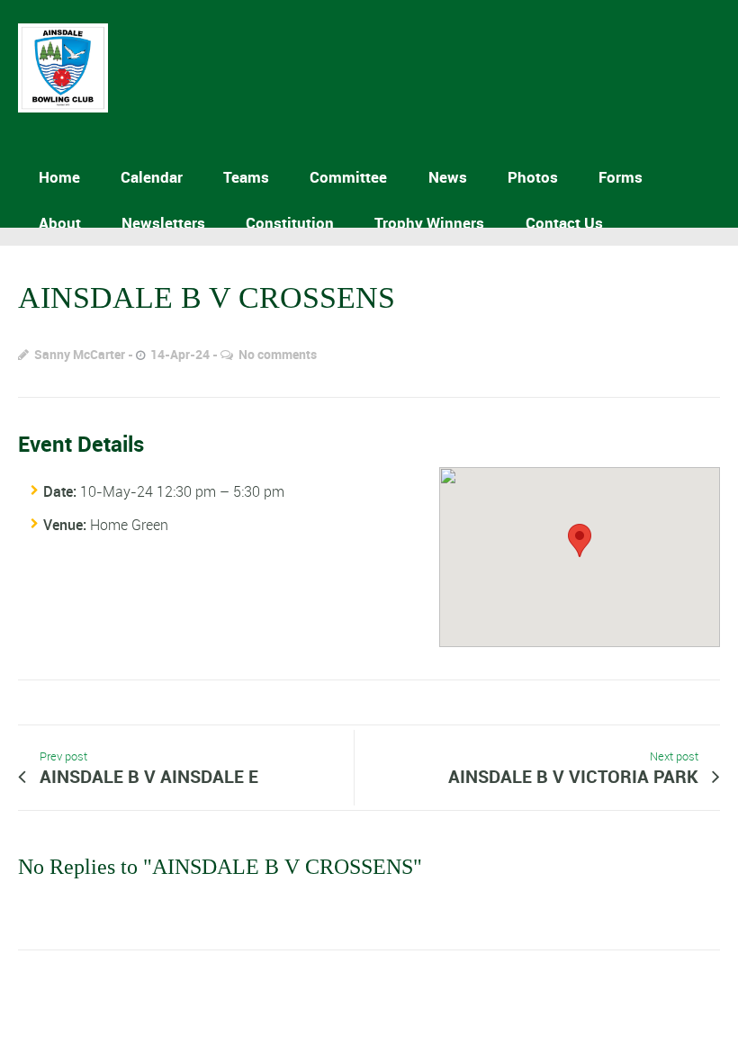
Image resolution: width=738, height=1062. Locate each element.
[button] (579, 540)
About (60, 222)
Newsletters (163, 222)
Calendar (152, 176)
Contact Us (564, 222)
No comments (277, 354)
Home (59, 176)
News (447, 176)
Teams (246, 176)
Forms (620, 176)
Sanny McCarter (79, 354)
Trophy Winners (429, 222)
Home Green (129, 525)
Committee (348, 176)
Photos (533, 176)
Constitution (290, 222)
